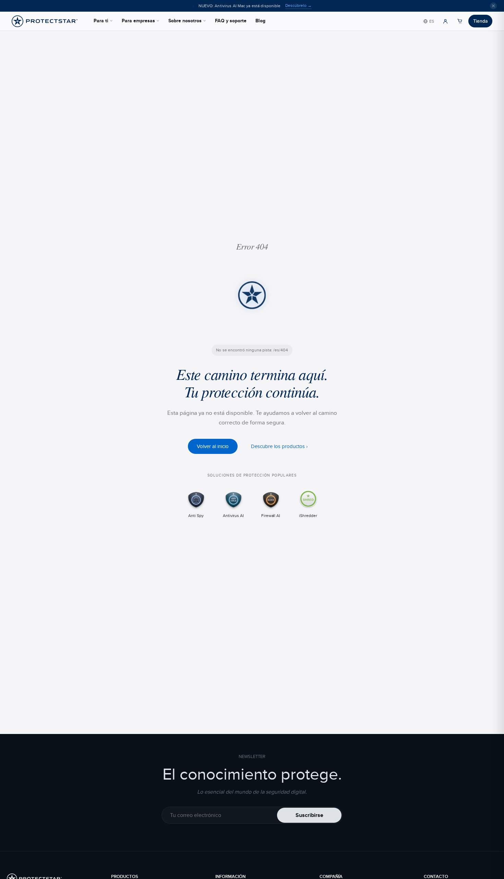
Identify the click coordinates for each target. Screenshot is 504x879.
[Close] (493, 5)
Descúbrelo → (298, 5)
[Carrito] (460, 21)
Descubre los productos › (279, 445)
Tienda (480, 21)
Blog (260, 20)
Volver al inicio (213, 445)
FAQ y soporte (231, 20)
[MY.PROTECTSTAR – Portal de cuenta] (445, 21)
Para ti (101, 20)
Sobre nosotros (185, 20)
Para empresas (138, 20)
